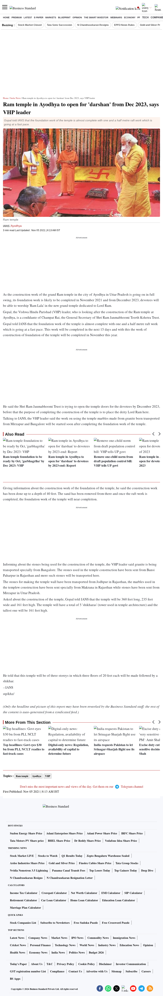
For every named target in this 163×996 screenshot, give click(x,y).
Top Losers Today (99, 870)
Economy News (38, 952)
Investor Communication (131, 964)
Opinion (77, 17)
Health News (17, 952)
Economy (129, 17)
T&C (50, 964)
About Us (36, 964)
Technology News (65, 945)
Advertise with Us (96, 971)
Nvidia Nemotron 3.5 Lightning (29, 870)
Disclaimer (105, 964)
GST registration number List (28, 971)
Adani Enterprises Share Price (64, 833)
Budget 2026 (96, 952)
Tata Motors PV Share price (27, 841)
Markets (50, 17)
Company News (37, 938)
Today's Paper (18, 964)
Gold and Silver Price (62, 863)
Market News (59, 938)
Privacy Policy (65, 964)
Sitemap (116, 971)
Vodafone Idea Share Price (121, 841)
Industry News (106, 945)
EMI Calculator (110, 893)
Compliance (57, 971)
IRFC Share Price (132, 833)
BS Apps (15, 979)
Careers (146, 971)
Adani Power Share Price (102, 833)
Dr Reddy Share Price (87, 841)
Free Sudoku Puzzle (86, 923)
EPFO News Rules (124, 25)
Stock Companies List (23, 923)
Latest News (17, 938)
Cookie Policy (86, 964)
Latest (28, 17)
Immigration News (124, 938)
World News (87, 945)
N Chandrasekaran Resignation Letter (70, 878)
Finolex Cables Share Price (95, 863)
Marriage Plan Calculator (25, 907)
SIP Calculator (133, 893)
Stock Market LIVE (22, 856)
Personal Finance (40, 945)
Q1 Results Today (72, 856)
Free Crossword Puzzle (115, 923)
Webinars (116, 17)
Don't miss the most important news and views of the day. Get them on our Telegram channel (81, 786)
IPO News (77, 938)
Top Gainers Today (125, 870)
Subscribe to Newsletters (55, 923)
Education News (129, 945)
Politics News (77, 952)
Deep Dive (147, 870)
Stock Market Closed (30, 25)
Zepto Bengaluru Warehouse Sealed (108, 856)
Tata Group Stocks (126, 863)
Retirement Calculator (23, 900)
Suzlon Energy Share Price (26, 833)
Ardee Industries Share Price (27, 863)
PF (138, 17)
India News (15, 98)
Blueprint (64, 17)
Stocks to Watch (47, 856)
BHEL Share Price (59, 841)
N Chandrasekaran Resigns (93, 25)
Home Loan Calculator (84, 900)
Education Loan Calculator (118, 900)
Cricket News (18, 945)
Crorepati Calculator (54, 893)
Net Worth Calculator (84, 893)
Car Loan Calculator (53, 900)
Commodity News (98, 938)
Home (6, 17)
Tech (145, 17)
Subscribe (131, 971)
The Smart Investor (96, 17)
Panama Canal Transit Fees (68, 870)
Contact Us (75, 971)
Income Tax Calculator (23, 893)
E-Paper (38, 17)
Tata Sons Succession (59, 25)
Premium (17, 17)
